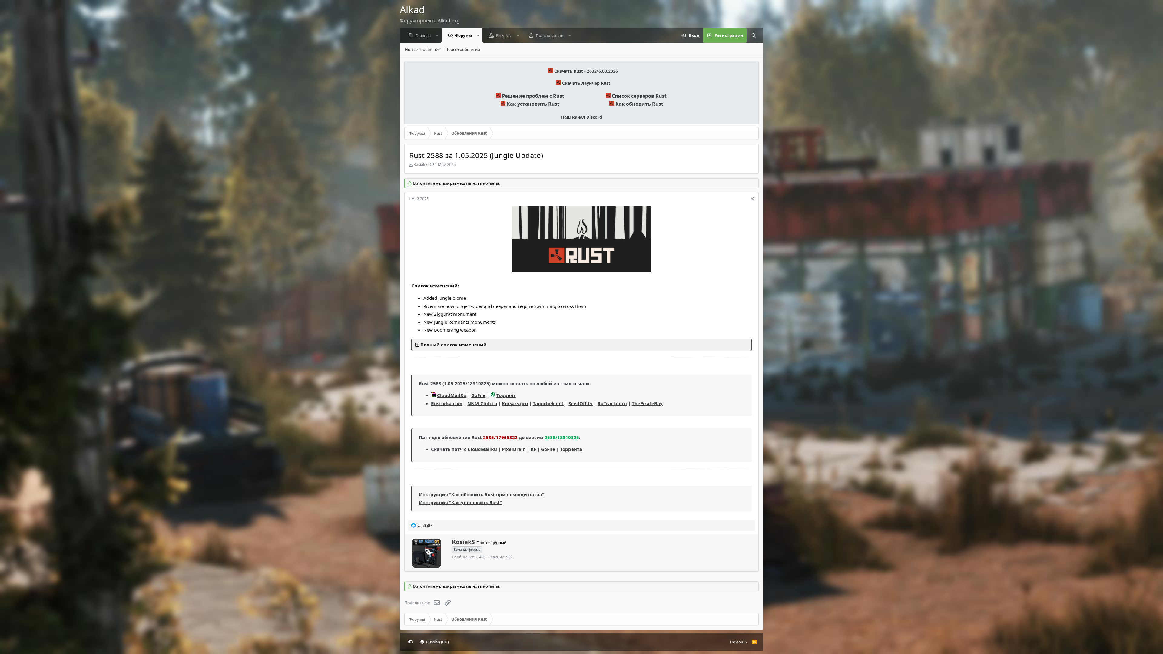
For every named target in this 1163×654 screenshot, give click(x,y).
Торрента (571, 449)
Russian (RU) (437, 642)
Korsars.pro (515, 403)
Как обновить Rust (639, 104)
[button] (437, 35)
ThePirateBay (647, 403)
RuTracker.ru (612, 403)
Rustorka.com (446, 403)
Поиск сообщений (462, 49)
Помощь (738, 642)
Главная (423, 35)
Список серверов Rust (639, 96)
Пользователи (549, 35)
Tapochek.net (548, 403)
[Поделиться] (753, 199)
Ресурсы (504, 35)
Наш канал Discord (581, 117)
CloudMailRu (451, 395)
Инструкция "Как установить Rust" (460, 502)
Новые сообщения (422, 49)
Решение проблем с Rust (533, 96)
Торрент (506, 395)
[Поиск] (754, 35)
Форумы (463, 35)
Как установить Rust (533, 104)
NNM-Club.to (482, 403)
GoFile (478, 395)
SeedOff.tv (580, 403)
